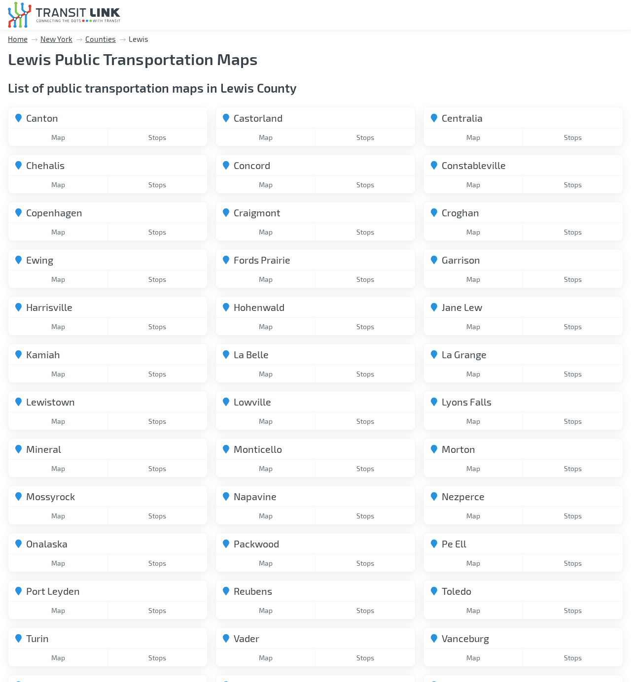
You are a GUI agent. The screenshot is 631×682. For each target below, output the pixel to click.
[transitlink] (64, 15)
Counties (100, 38)
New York (56, 38)
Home (18, 38)
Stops (157, 137)
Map (58, 137)
